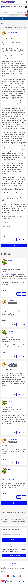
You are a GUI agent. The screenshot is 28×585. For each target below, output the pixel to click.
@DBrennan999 (7, 275)
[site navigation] (2, 2)
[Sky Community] (9, 2)
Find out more (12, 271)
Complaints (4, 570)
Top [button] (15, 563)
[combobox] (13, 12)
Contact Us (24, 570)
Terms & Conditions (22, 567)
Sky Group (3, 571)
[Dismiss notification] (26, 7)
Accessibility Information (21, 568)
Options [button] (3, 24)
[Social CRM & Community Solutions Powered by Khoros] (23, 581)
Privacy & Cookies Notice (7, 568)
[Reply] (24, 239)
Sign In (26, 2)
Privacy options (5, 567)
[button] (25, 31)
